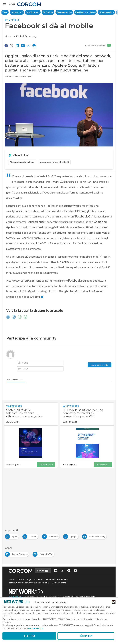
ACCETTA (29, 636)
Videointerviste (97, 12)
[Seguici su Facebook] (69, 570)
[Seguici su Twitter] (62, 570)
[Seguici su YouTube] (75, 570)
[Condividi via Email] (22, 45)
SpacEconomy (24, 12)
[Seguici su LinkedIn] (55, 570)
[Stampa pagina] (34, 45)
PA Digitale (39, 12)
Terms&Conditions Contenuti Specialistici (29, 582)
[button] (8, 4)
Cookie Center (59, 582)
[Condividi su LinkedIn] (17, 45)
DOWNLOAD (46, 464)
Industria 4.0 (8, 12)
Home (8, 36)
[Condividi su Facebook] (6, 45)
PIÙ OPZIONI (86, 636)
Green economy (55, 12)
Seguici (41, 570)
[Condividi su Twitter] (11, 45)
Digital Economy (26, 36)
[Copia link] (28, 45)
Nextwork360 (16, 596)
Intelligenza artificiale (77, 12)
